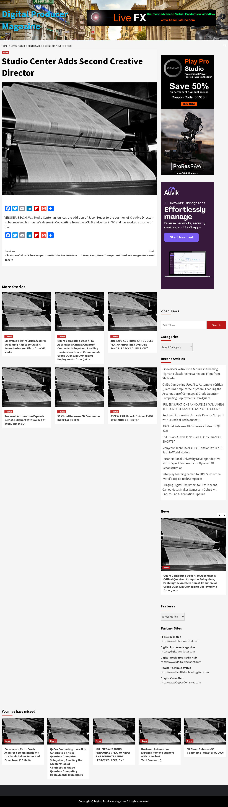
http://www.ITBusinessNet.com (180, 641)
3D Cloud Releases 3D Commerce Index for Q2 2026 (78, 418)
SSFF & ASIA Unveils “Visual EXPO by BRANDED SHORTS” (131, 418)
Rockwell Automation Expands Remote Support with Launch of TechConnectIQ (25, 419)
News (5, 52)
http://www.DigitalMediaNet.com (181, 662)
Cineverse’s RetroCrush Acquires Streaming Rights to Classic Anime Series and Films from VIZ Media (25, 346)
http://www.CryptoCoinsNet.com (181, 682)
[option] (193, 558)
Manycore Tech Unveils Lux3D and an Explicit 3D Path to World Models (192, 450)
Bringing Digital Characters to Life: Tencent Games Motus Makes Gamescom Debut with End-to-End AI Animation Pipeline (190, 489)
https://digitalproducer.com (178, 651)
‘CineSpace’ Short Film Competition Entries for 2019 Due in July (40, 255)
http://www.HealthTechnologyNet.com (185, 672)
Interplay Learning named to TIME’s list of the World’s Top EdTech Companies (191, 476)
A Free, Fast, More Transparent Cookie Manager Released (117, 253)
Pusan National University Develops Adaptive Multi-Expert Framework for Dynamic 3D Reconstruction (191, 463)
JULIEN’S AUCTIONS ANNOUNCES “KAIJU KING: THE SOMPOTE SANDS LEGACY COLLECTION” (131, 344)
